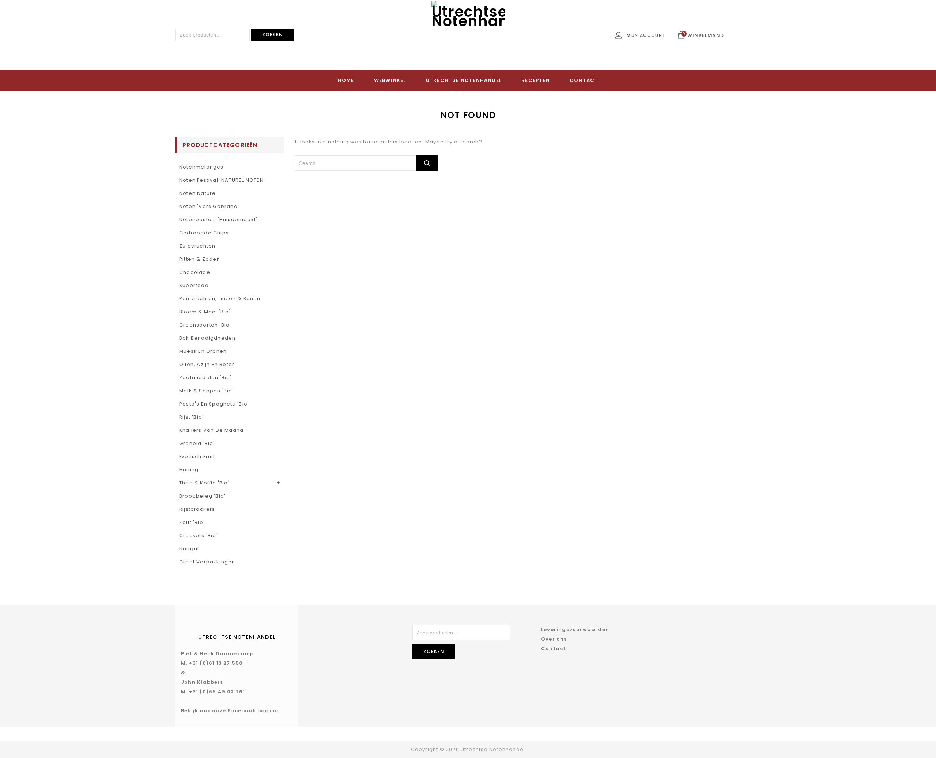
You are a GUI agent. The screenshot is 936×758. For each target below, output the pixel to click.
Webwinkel (390, 80)
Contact (584, 80)
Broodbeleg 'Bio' (202, 496)
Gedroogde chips (204, 232)
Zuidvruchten (197, 245)
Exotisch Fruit (197, 456)
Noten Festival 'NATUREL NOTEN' (222, 180)
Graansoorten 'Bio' (205, 324)
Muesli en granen (203, 351)
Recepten (535, 80)
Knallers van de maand (211, 430)
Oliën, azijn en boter (206, 364)
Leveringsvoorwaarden (575, 629)
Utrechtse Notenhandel (464, 80)
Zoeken (272, 34)
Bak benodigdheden (207, 338)
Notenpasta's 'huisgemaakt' (218, 219)
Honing (189, 469)
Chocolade (194, 272)
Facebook (241, 710)
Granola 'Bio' (197, 443)
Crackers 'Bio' (198, 535)
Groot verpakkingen (207, 561)
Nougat (189, 548)
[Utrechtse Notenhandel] (468, 37)
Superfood (194, 285)
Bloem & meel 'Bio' (205, 311)
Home (346, 80)
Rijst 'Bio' (191, 417)
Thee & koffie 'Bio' (204, 482)
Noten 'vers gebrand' (209, 206)
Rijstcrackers (197, 509)
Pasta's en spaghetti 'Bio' (214, 403)
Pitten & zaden (199, 259)
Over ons (554, 639)
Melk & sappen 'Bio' (206, 390)
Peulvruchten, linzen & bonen (220, 298)
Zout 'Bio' (192, 522)
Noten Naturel (198, 193)
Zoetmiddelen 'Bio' (205, 377)
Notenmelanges (201, 166)
